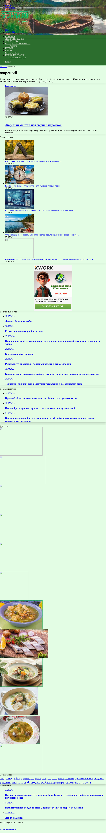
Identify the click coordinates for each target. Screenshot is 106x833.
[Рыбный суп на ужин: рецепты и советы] (22, 484)
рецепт (98, 778)
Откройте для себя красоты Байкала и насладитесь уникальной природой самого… (42, 235)
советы (81, 783)
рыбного (29, 782)
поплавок (61, 779)
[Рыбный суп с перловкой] (21, 628)
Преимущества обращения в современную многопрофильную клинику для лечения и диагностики (49, 259)
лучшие (49, 779)
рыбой (57, 782)
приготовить (69, 779)
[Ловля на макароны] (22, 570)
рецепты (5, 782)
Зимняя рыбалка (14, 39)
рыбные (37, 783)
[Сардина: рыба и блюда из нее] (24, 657)
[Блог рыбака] (14, 25)
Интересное (12, 53)
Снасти (13, 46)
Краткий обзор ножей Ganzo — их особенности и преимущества (33, 161)
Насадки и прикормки (17, 43)
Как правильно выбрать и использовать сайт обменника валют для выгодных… (40, 210)
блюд (2, 778)
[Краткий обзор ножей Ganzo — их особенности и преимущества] (19, 159)
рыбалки (20, 783)
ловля (44, 779)
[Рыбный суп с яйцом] (21, 686)
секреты (74, 782)
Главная (3, 66)
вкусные (31, 779)
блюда (10, 778)
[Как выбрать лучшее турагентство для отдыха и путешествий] (19, 183)
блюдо (19, 778)
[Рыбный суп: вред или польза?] (21, 772)
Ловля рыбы (11, 41)
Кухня (8, 50)
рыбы (65, 782)
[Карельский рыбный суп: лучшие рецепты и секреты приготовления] (19, 715)
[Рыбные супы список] (17, 513)
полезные (54, 779)
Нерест (9, 48)
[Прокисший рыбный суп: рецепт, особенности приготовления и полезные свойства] (20, 744)
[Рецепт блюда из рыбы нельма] (21, 455)
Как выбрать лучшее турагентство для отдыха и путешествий (32, 186)
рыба (14, 782)
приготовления (84, 778)
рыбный (47, 782)
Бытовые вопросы (18, 57)
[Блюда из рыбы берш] (14, 599)
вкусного (26, 779)
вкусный (38, 779)
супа (88, 782)
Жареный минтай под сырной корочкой (33, 125)
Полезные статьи (15, 55)
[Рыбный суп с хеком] (23, 541)
